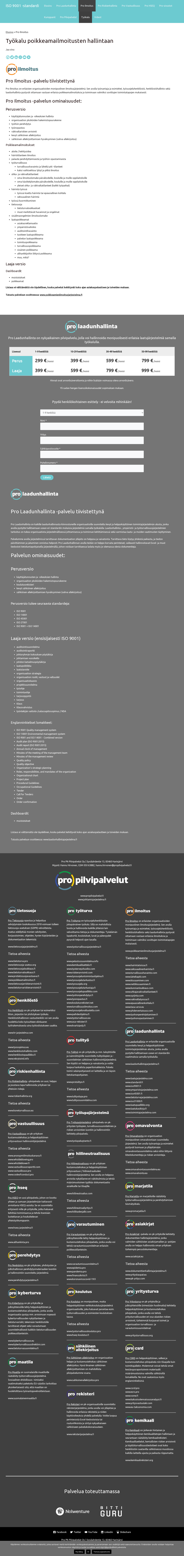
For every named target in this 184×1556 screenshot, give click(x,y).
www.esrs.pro (132, 1392)
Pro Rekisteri (73, 1404)
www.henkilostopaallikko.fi (22, 1054)
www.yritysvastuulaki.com (138, 1403)
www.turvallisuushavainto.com (141, 973)
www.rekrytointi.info (18, 1058)
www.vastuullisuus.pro (19, 1171)
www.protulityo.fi (75, 1082)
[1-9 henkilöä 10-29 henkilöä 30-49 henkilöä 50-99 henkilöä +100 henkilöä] (92, 412)
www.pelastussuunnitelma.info (82, 961)
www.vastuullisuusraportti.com (24, 1167)
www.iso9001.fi (133, 1086)
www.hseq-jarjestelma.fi (20, 1227)
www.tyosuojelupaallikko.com (82, 991)
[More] (28, 57)
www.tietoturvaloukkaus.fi (21, 972)
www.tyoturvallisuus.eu (79, 1018)
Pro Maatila (14, 1372)
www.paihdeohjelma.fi (78, 1014)
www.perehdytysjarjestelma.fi (23, 1280)
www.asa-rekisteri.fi (77, 1021)
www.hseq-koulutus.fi (78, 1335)
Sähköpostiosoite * (50, 448)
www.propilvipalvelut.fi (92, 895)
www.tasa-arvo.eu (134, 1007)
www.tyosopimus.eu (18, 1047)
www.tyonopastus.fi (77, 999)
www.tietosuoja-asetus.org (22, 965)
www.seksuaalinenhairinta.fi (139, 969)
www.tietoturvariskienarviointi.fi (24, 987)
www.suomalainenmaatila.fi (22, 1398)
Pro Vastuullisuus (131, 5)
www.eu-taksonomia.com (138, 1407)
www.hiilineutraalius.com (79, 1193)
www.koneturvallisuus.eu (20, 1110)
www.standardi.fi (134, 1082)
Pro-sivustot (165, 5)
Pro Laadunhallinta (66, 5)
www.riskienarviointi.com (80, 972)
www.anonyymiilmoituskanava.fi (25, 1155)
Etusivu (48, 5)
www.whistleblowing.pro (20, 1159)
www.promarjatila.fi (135, 1211)
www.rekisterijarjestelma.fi (80, 1434)
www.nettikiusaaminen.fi (138, 984)
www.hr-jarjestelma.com (20, 1032)
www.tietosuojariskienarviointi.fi (24, 983)
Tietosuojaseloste (101, 1552)
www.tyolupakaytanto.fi (79, 1141)
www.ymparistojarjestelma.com (141, 1089)
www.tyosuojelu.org (77, 984)
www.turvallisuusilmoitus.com (82, 1006)
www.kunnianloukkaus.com (139, 988)
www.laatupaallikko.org (137, 1105)
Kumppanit (49, 17)
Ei (88, 1552)
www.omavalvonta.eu (136, 1173)
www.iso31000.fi (133, 1101)
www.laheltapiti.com (135, 976)
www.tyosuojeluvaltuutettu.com (83, 1010)
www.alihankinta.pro (18, 1242)
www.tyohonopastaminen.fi (139, 1018)
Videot (97, 17)
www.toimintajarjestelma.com (140, 1112)
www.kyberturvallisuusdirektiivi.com (26, 1344)
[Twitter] (12, 57)
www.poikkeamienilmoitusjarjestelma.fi (61, 295)
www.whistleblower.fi (19, 1163)
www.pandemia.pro (77, 1271)
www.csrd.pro (132, 1388)
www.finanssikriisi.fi (77, 1275)
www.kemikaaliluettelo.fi (79, 965)
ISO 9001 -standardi (22, 6)
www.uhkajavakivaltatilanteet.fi (141, 991)
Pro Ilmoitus (87, 5)
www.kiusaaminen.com (137, 980)
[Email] (24, 57)
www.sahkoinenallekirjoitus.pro (83, 1380)
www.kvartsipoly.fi (76, 1025)
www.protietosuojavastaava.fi (23, 976)
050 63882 (89, 865)
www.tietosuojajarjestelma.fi (23, 946)
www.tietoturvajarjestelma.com (141, 1097)
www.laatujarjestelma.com (139, 1078)
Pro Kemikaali (132, 1430)
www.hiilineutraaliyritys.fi (80, 1208)
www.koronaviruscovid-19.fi (81, 1279)
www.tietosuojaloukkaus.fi (21, 968)
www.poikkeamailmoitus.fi (21, 980)
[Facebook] (8, 57)
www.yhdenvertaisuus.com (139, 1010)
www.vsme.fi (131, 1395)
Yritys (43, 434)
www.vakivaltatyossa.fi (137, 999)
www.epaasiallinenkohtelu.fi (139, 1003)
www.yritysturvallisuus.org (139, 1335)
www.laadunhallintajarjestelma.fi (60, 839)
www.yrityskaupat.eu (136, 1274)
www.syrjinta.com (134, 995)
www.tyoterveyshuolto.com (81, 969)
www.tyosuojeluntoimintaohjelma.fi (85, 976)
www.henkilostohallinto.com (22, 1051)
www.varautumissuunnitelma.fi (83, 1264)
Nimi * (43, 420)
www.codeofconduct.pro (21, 1174)
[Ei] (180, 1548)
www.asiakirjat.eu (134, 1256)
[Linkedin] (16, 57)
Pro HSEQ (150, 5)
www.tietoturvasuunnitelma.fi (23, 1348)
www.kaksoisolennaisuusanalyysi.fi (143, 1399)
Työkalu (85, 17)
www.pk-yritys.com (135, 1278)
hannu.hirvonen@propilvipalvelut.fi (114, 865)
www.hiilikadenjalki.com (79, 1211)
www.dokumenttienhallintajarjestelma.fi (145, 1271)
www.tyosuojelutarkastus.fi (81, 980)
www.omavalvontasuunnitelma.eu (142, 1169)
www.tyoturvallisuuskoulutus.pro (84, 1331)
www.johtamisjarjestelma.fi (92, 899)
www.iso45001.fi (133, 1093)
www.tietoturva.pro (18, 961)
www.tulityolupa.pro (77, 1096)
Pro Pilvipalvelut (68, 17)
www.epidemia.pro (76, 1267)
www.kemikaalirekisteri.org (139, 1460)
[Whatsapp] (20, 57)
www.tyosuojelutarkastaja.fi (81, 987)
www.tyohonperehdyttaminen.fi (141, 1014)
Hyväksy (79, 1552)
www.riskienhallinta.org (20, 1096)
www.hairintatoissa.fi (136, 965)
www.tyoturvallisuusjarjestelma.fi (84, 946)
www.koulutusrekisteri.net (80, 1002)
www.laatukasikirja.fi (136, 1108)
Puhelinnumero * (48, 462)
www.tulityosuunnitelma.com (82, 1100)
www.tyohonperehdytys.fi (80, 995)
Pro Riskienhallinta (107, 5)
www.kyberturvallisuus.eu (21, 1340)
